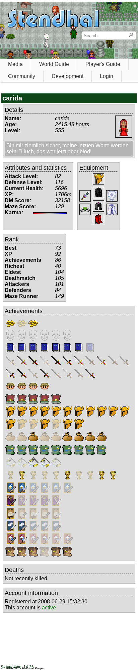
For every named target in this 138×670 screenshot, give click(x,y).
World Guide (54, 64)
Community (21, 76)
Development (67, 76)
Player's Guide (102, 64)
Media (15, 64)
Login (106, 76)
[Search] (131, 35)
